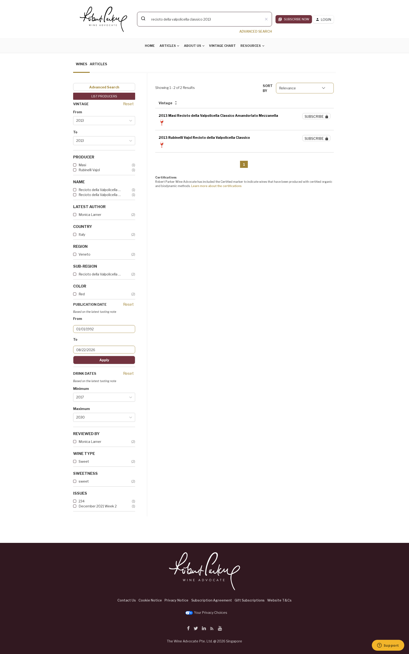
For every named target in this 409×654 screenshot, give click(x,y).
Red (82, 294)
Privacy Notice (176, 600)
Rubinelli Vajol (89, 170)
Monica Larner (90, 215)
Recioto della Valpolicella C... (100, 190)
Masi (82, 165)
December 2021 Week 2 (98, 506)
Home (150, 46)
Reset (128, 104)
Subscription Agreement (211, 600)
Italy (82, 234)
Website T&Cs (279, 600)
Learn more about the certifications (216, 186)
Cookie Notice (150, 600)
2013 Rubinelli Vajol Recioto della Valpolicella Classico (204, 137)
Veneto (84, 254)
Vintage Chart (222, 46)
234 (81, 501)
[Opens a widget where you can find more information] (388, 646)
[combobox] (204, 19)
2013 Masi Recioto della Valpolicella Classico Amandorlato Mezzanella (218, 115)
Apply (104, 360)
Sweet (84, 461)
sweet (84, 481)
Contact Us (126, 600)
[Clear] (266, 19)
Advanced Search (104, 87)
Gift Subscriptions (250, 600)
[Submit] (142, 18)
